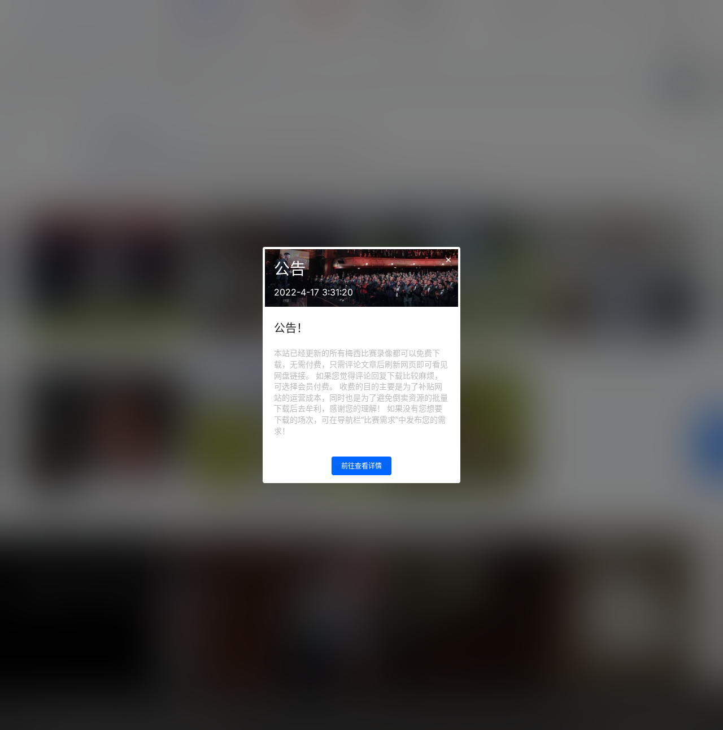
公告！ (291, 328)
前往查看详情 (361, 466)
